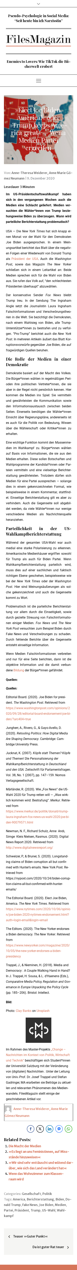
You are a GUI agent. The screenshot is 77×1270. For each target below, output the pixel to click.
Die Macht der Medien (25, 1146)
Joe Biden (46, 1205)
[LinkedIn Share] (49, 1129)
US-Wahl (48, 1210)
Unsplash (43, 1011)
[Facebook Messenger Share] (59, 1129)
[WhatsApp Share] (68, 1129)
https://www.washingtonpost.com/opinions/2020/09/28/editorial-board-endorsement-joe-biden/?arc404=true (38, 713)
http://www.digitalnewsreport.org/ (29, 847)
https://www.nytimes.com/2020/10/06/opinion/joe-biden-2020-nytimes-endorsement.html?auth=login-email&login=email (38, 914)
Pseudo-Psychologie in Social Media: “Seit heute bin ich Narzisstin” (38, 18)
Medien (60, 1205)
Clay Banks (23, 1011)
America (19, 1199)
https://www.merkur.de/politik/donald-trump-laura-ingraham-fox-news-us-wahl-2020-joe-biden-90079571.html (37, 816)
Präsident (22, 1210)
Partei (8, 1210)
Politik (47, 1194)
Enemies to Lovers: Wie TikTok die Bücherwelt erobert (38, 64)
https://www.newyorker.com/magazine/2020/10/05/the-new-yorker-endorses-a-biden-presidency (38, 950)
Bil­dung (19, 670)
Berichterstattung (40, 1199)
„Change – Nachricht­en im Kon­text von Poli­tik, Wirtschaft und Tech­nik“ (38, 1055)
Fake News (30, 1205)
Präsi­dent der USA (24, 259)
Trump (35, 1210)
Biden (59, 1199)
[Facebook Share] (30, 1129)
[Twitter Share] (40, 1129)
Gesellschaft (31, 1194)
